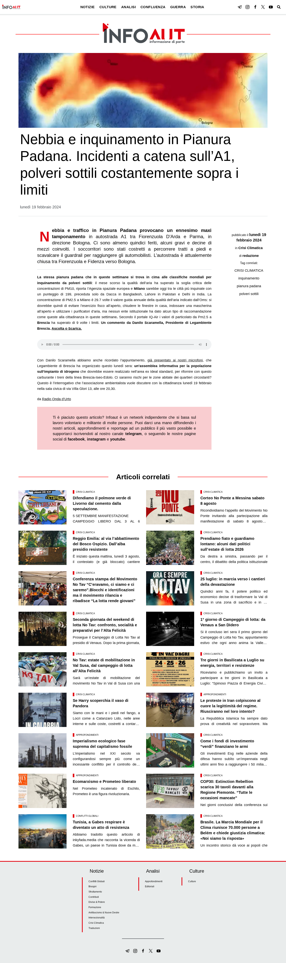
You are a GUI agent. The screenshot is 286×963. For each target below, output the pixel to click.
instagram (96, 439)
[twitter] (263, 7)
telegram (133, 434)
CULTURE (108, 7)
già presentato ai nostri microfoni (175, 360)
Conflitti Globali (87, 816)
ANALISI (128, 7)
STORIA (197, 7)
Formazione (95, 907)
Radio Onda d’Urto (56, 399)
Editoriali (149, 886)
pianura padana (249, 286)
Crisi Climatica (250, 248)
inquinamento (248, 278)
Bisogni (93, 886)
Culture (192, 881)
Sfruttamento (95, 891)
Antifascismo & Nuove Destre (104, 912)
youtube (117, 439)
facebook (76, 439)
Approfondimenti (215, 694)
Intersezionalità (97, 917)
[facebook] (255, 7)
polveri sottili (249, 294)
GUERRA (178, 7)
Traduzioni (94, 928)
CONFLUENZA (153, 7)
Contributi (94, 897)
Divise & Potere (97, 902)
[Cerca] (279, 7)
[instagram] (247, 7)
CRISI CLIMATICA (248, 270)
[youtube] (271, 7)
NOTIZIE (87, 7)
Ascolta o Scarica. (67, 328)
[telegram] (240, 7)
